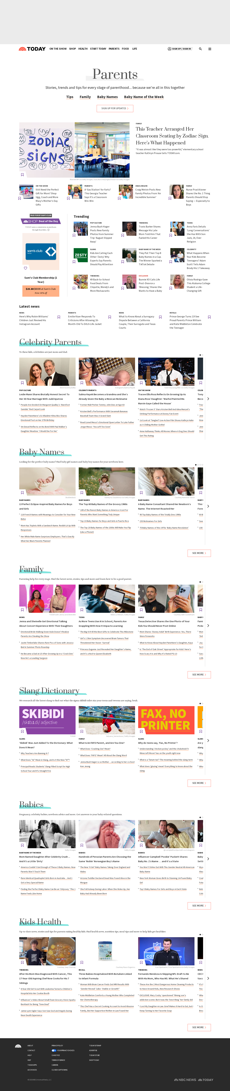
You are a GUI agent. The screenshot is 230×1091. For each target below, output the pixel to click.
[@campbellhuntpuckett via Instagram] (166, 834)
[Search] (200, 49)
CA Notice (56, 1055)
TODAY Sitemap (95, 1045)
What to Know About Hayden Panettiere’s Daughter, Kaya (166, 642)
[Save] (22, 174)
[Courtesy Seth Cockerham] (166, 599)
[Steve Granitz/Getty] (47, 372)
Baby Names (107, 96)
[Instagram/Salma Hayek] (107, 372)
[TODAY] (47, 720)
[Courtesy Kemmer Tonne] (166, 481)
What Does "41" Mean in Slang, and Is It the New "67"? (45, 760)
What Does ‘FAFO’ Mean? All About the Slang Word (103, 755)
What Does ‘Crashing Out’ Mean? (95, 748)
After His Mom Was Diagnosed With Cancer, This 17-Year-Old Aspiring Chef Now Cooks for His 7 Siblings (45, 978)
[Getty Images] (47, 834)
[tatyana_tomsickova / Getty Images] (107, 720)
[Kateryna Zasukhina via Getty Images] (107, 481)
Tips (69, 96)
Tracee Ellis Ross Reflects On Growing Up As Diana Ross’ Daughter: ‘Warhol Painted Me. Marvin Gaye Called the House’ (162, 399)
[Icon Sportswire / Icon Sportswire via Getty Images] (166, 951)
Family (85, 96)
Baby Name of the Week (144, 96)
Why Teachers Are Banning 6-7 (35, 753)
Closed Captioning (60, 1070)
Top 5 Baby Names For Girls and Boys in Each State (163, 889)
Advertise (93, 1050)
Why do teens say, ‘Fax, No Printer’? (158, 743)
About (30, 1045)
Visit (29, 1060)
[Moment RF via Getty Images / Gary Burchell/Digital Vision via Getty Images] (74, 150)
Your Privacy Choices (65, 1050)
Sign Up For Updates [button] (114, 108)
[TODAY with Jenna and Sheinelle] (47, 599)
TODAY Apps (32, 1065)
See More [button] (198, 553)
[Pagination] (200, 355)
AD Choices (32, 1070)
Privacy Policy (57, 1045)
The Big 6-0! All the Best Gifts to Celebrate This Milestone (106, 631)
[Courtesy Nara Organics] (107, 951)
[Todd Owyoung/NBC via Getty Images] (166, 372)
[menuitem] (57, 49)
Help (29, 1055)
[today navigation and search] (209, 48)
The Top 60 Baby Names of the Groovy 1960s (103, 504)
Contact (31, 1050)
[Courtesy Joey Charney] (47, 951)
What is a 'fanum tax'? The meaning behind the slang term (166, 759)
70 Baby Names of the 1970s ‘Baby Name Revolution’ (164, 527)
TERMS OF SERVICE (58, 1060)
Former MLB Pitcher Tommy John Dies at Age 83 (102, 405)
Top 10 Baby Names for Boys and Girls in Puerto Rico (104, 521)
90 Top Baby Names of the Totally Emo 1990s (160, 514)
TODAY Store (94, 1055)
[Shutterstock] (47, 481)
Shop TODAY (94, 1060)
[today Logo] (18, 1046)
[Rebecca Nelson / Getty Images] (107, 599)
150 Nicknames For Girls (151, 521)
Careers (55, 1065)
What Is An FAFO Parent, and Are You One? (102, 743)
